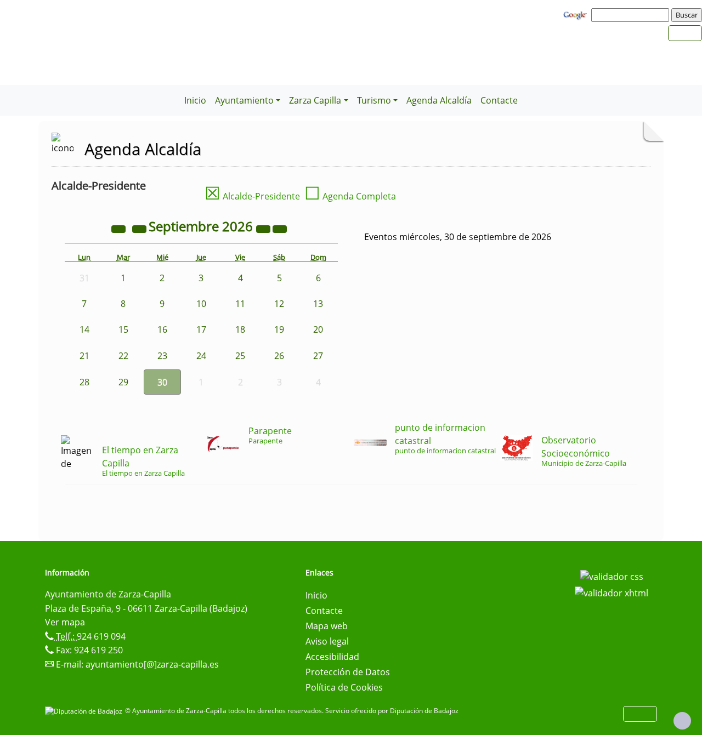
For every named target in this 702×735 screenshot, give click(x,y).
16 (162, 329)
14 (84, 329)
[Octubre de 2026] (280, 228)
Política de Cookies (344, 687)
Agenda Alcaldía (439, 100)
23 (162, 356)
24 (201, 356)
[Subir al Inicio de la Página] (682, 721)
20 (318, 329)
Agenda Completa (350, 196)
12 (279, 304)
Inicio (195, 100)
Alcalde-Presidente (252, 196)
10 (201, 304)
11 (240, 304)
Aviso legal (327, 641)
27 (318, 356)
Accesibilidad (332, 657)
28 (84, 382)
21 (84, 356)
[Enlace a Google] (576, 14)
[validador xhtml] (611, 592)
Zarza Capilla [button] (315, 100)
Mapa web (326, 626)
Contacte (499, 100)
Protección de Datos (347, 672)
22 (123, 356)
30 (162, 382)
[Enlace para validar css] (611, 576)
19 (279, 329)
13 (318, 304)
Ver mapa (65, 622)
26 (279, 356)
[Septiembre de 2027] (264, 228)
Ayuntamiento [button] (244, 100)
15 (123, 329)
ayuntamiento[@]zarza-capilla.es (152, 664)
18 (240, 329)
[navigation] (632, 15)
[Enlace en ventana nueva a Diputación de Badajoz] (85, 710)
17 (201, 329)
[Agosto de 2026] (140, 228)
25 (240, 356)
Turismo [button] (374, 100)
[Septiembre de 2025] (119, 228)
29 (123, 382)
